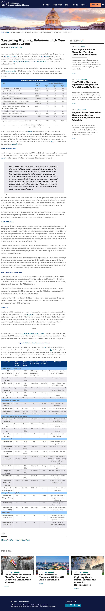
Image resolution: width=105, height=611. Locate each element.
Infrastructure (20, 540)
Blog (7, 32)
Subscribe (95, 5)
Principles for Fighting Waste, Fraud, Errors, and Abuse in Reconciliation (85, 579)
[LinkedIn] (75, 605)
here (52, 141)
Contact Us (13, 602)
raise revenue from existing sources (32, 333)
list (51, 350)
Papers (79, 109)
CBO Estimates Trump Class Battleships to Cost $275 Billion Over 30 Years (18, 578)
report (30, 131)
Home (2, 32)
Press (67, 5)
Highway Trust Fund (10, 56)
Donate (75, 5)
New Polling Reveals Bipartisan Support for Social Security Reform (85, 85)
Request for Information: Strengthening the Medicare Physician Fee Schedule (86, 116)
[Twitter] (71, 605)
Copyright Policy (24, 602)
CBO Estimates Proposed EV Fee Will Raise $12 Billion (52, 577)
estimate (30, 314)
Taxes (20, 47)
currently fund (10, 71)
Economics (83, 46)
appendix (14, 144)
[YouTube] (79, 605)
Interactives (57, 5)
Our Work (46, 5)
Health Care (84, 109)
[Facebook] (67, 605)
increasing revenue (39, 61)
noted (3, 158)
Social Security (84, 79)
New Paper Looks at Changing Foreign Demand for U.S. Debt (84, 52)
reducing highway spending (21, 61)
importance (45, 56)
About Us (84, 5)
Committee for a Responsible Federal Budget (15, 4)
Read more (74, 73)
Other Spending (13, 47)
